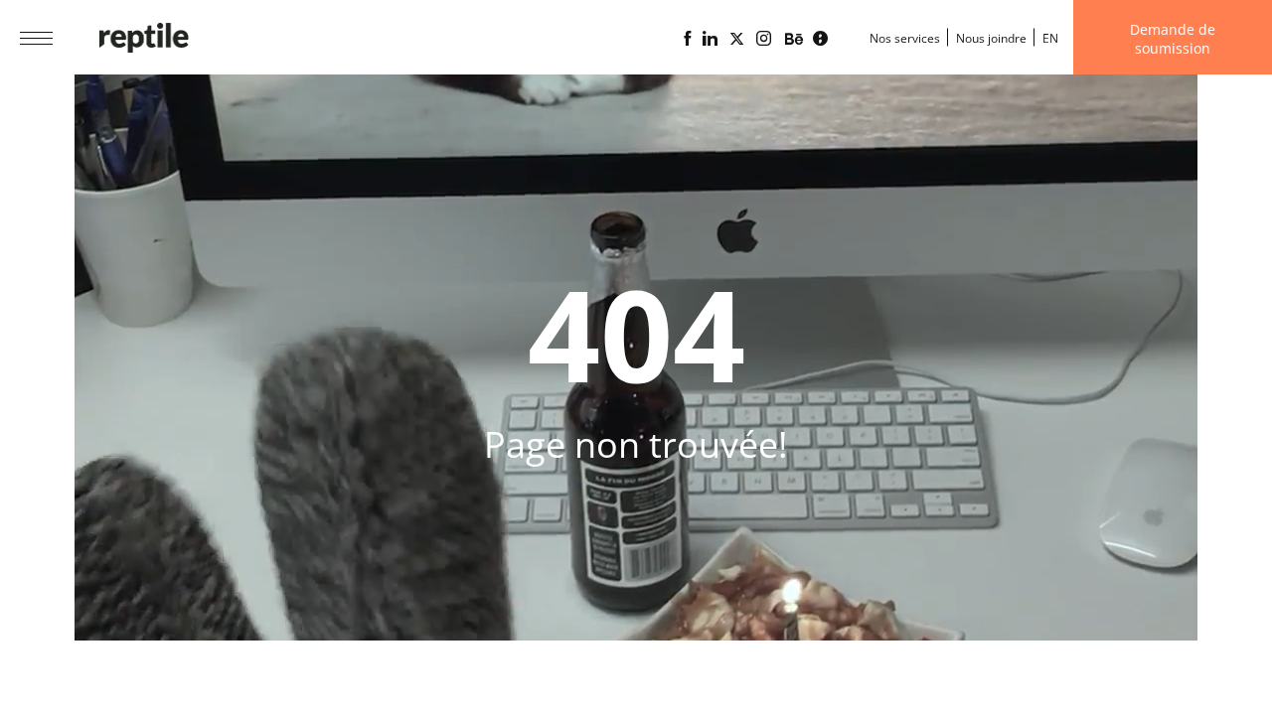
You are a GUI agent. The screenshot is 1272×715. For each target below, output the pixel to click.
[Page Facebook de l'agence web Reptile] (687, 39)
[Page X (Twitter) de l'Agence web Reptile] (736, 39)
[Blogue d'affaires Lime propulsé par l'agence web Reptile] (820, 39)
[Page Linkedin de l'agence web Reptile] (710, 39)
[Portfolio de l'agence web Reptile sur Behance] (794, 40)
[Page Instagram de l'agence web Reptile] (763, 39)
